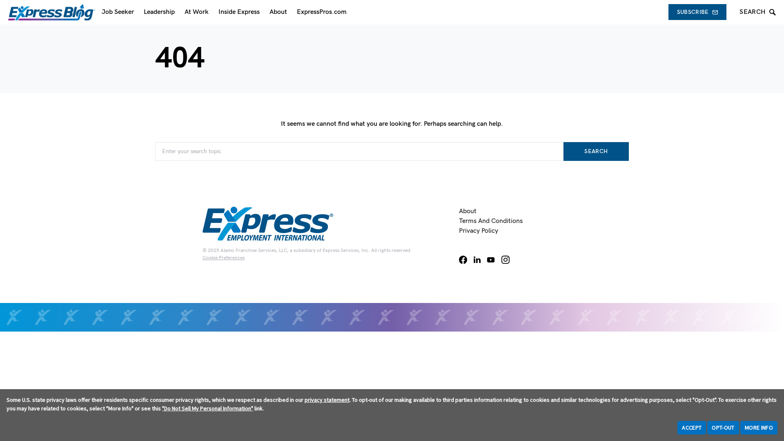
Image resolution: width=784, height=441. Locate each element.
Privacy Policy (478, 231)
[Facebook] (463, 260)
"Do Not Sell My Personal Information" (207, 408)
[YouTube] (491, 260)
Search (596, 151)
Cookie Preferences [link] (224, 258)
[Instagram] (505, 260)
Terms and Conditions (491, 221)
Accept (692, 427)
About (468, 211)
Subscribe (693, 12)
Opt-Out (723, 427)
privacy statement (327, 399)
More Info (759, 427)
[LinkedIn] (477, 260)
